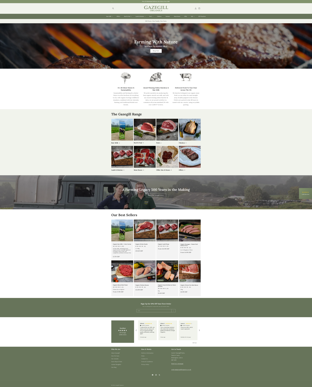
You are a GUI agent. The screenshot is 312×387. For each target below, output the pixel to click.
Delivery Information (147, 353)
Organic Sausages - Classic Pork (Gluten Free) (189, 245)
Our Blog (113, 367)
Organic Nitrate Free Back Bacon (189, 285)
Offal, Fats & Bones (163, 170)
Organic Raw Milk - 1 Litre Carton (122, 244)
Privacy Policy (145, 364)
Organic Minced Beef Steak (120, 285)
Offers (181, 170)
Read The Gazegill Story (156, 195)
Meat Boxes (138, 170)
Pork (158, 143)
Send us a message (177, 363)
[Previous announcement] (112, 1)
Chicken (182, 143)
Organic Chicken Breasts (142, 285)
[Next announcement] (200, 1)
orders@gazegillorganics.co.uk (181, 369)
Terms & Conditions (147, 361)
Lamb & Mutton (117, 170)
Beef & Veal (138, 143)
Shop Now (156, 51)
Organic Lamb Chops (163, 244)
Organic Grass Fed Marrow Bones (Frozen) (167, 285)
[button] (113, 8)
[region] (168, 330)
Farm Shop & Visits (116, 361)
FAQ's (142, 356)
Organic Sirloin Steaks (141, 244)
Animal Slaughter (116, 364)
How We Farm (115, 356)
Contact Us (144, 358)
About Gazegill (115, 353)
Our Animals (114, 358)
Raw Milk (114, 143)
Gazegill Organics (119, 385)
